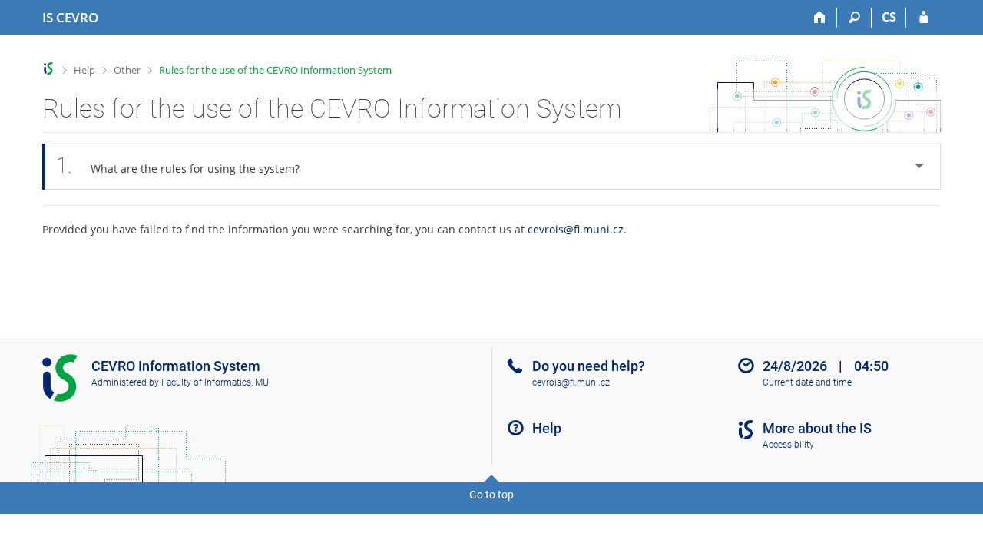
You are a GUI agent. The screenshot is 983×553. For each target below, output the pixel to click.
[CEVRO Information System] (48, 68)
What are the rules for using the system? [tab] (178, 165)
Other (127, 70)
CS (889, 16)
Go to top (491, 494)
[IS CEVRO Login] (923, 18)
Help (84, 70)
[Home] (820, 18)
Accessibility (788, 444)
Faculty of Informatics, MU (215, 382)
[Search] (854, 18)
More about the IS (817, 428)
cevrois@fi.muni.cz (576, 229)
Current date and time (807, 382)
